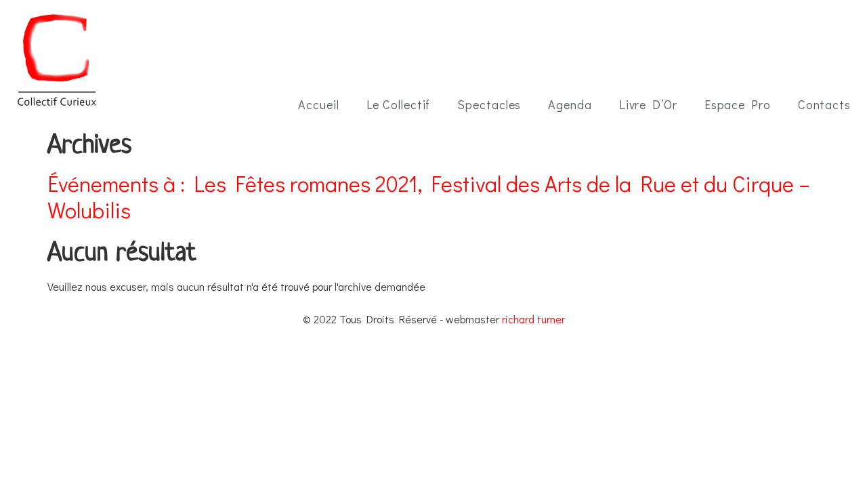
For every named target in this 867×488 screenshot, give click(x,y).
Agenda (569, 104)
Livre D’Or (648, 104)
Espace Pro (737, 104)
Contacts (824, 104)
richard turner (533, 319)
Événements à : (428, 196)
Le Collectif (398, 104)
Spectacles (489, 104)
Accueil (318, 104)
